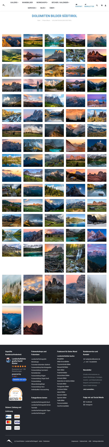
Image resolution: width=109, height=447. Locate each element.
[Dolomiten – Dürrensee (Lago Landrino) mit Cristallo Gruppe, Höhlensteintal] (96, 190)
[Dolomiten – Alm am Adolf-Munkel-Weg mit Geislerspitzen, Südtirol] (54, 220)
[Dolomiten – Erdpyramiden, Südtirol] (96, 289)
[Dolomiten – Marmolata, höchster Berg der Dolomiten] (11, 175)
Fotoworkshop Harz (37, 387)
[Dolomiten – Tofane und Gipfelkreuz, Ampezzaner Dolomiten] (96, 100)
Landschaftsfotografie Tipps (40, 410)
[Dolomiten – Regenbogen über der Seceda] (33, 220)
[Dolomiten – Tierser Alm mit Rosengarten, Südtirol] (33, 175)
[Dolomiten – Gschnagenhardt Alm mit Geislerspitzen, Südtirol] (33, 130)
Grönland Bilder (62, 389)
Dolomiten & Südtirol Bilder (66, 381)
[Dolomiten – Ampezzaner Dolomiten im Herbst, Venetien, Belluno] (75, 205)
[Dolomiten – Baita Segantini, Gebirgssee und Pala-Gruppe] (75, 70)
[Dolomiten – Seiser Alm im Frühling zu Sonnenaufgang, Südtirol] (54, 235)
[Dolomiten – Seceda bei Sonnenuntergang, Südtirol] (96, 40)
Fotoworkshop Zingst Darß (40, 378)
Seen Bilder (60, 370)
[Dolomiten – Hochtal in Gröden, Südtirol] (11, 55)
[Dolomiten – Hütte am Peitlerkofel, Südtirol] (75, 175)
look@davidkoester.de (92, 359)
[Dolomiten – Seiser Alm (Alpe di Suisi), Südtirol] (33, 40)
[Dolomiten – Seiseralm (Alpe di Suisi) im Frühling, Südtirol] (96, 205)
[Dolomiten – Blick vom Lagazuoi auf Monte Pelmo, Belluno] (75, 100)
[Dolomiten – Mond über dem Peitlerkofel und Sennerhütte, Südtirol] (96, 145)
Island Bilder (61, 392)
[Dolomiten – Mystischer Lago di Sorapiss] (54, 145)
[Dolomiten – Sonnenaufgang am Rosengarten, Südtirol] (75, 115)
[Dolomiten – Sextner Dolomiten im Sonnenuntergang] (75, 145)
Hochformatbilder (63, 406)
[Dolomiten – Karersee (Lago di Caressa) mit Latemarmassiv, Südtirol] (33, 250)
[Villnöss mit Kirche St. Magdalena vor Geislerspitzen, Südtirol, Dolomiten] (75, 40)
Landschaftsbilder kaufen (66, 356)
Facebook (88, 402)
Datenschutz (84, 441)
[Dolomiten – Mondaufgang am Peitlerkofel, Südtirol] (54, 55)
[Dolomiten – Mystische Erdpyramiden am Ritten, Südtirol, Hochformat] (11, 289)
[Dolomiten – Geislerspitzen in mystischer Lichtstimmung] (11, 100)
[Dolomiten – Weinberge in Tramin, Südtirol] (11, 205)
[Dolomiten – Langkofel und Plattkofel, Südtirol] (33, 160)
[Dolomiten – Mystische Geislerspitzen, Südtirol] (33, 145)
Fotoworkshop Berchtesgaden (41, 367)
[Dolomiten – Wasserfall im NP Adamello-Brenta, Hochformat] (75, 258)
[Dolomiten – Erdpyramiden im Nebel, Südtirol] (11, 70)
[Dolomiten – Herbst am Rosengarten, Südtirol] (11, 250)
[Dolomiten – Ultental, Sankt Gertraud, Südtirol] (54, 160)
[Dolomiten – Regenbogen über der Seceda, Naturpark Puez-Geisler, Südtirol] (54, 130)
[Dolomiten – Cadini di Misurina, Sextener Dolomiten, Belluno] (96, 175)
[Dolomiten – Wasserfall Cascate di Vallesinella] (75, 55)
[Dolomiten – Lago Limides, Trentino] (33, 70)
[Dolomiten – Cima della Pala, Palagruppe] (75, 190)
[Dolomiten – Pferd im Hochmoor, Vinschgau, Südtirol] (54, 190)
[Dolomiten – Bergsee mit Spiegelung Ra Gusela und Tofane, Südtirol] (33, 55)
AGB (90, 441)
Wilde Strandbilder (63, 361)
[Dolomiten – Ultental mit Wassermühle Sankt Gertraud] (11, 190)
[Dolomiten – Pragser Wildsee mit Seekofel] (11, 235)
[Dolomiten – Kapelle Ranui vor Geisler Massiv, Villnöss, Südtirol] (33, 289)
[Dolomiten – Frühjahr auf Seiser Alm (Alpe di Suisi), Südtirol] (33, 205)
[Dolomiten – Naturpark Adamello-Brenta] (33, 100)
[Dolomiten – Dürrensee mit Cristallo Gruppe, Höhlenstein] (54, 115)
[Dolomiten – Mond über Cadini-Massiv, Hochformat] (33, 320)
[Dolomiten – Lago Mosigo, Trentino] (96, 160)
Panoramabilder (62, 403)
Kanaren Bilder (62, 395)
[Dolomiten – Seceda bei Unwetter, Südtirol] (54, 175)
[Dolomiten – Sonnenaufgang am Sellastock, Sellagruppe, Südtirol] (33, 190)
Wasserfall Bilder (62, 367)
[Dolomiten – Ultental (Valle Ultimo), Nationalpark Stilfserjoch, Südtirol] (54, 70)
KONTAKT (78, 6)
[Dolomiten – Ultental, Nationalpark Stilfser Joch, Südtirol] (75, 130)
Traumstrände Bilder (64, 364)
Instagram (88, 405)
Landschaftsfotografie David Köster (19, 361)
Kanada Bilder (61, 384)
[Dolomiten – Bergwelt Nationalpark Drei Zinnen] (33, 235)
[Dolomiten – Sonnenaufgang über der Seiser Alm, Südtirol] (11, 130)
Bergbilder (60, 359)
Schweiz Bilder (62, 378)
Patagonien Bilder (63, 386)
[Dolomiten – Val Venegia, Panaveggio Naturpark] (54, 85)
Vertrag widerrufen (98, 441)
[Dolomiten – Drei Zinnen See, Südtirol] (54, 289)
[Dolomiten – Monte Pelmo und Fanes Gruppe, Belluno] (11, 40)
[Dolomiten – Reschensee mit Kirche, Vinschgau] (33, 85)
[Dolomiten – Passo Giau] (96, 130)
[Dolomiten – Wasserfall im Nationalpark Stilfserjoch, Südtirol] (11, 115)
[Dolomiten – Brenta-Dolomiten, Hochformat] (96, 258)
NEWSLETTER (89, 6)
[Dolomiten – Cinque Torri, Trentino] (96, 115)
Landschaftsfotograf (38, 413)
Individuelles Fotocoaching (40, 389)
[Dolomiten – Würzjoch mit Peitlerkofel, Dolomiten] (54, 258)
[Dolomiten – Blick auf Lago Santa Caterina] (11, 320)
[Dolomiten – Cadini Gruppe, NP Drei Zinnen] (11, 85)
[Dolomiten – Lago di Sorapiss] (75, 235)
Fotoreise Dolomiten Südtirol (40, 364)
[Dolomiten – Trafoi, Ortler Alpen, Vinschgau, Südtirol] (54, 205)
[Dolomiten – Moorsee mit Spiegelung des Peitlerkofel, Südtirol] (75, 85)
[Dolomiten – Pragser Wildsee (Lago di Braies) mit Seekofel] (54, 40)
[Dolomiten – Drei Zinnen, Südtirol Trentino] (96, 55)
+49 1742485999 (91, 362)
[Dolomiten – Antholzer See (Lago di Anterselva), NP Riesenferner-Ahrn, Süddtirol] (75, 220)
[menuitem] (14, 2)
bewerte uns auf (19, 379)
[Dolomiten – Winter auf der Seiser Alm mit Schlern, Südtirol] (96, 220)
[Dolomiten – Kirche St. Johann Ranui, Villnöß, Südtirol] (96, 70)
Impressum (75, 441)
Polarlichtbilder (62, 373)
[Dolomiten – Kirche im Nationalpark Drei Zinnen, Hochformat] (75, 289)
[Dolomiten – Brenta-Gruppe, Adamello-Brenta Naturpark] (11, 145)
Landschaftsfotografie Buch (40, 402)
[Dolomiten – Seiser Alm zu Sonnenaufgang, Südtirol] (75, 160)
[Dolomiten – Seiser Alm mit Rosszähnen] (54, 100)
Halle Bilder (61, 400)
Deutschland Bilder (63, 375)
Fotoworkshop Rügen (38, 376)
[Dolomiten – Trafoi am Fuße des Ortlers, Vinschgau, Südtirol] (96, 85)
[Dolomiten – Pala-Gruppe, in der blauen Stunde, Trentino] (96, 235)
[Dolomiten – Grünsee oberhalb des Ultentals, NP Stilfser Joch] (11, 220)
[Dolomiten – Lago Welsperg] (11, 160)
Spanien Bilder (62, 397)
